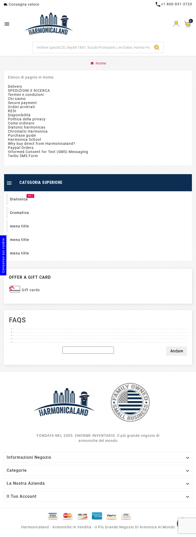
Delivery (15, 86)
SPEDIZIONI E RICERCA (29, 90)
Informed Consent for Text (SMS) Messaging (48, 152)
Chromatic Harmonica (28, 131)
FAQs (17, 320)
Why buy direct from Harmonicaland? (41, 144)
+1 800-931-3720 (173, 4)
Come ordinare (21, 123)
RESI (12, 111)
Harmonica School (24, 139)
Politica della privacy (27, 119)
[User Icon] (176, 24)
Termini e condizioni (26, 95)
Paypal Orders (21, 148)
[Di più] (98, 327)
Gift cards (31, 290)
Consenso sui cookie (3, 255)
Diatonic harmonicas (26, 127)
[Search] (156, 47)
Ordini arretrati (21, 107)
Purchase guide (22, 135)
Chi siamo (17, 99)
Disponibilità (19, 115)
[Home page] (64, 402)
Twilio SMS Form (23, 156)
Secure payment (22, 103)
